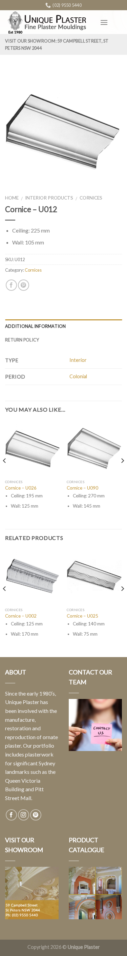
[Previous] (4, 474)
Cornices (91, 198)
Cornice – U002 (21, 616)
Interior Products (49, 198)
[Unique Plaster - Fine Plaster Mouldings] (47, 22)
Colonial (78, 376)
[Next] (122, 474)
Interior (78, 360)
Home (12, 198)
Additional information (35, 326)
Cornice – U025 (82, 616)
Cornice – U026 (21, 488)
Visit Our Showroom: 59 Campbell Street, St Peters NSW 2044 (57, 44)
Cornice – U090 (82, 488)
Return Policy (22, 339)
